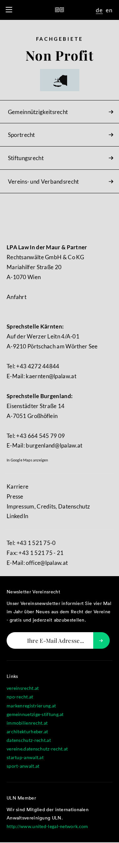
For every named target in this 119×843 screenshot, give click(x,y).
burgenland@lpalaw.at (54, 445)
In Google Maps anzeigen (27, 460)
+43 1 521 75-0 (36, 542)
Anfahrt (16, 296)
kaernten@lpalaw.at (51, 376)
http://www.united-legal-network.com (47, 826)
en (109, 10)
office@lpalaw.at (47, 562)
